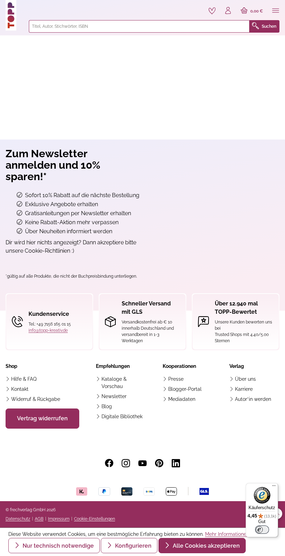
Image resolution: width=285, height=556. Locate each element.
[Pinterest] (159, 463)
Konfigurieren (133, 545)
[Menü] (275, 11)
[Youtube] (142, 463)
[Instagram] (126, 463)
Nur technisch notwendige (57, 545)
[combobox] (139, 26)
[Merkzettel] (212, 11)
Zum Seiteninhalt (29, 7)
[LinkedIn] (176, 463)
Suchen (269, 26)
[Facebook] (109, 463)
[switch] (262, 529)
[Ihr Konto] (228, 11)
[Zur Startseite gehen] (14, 15)
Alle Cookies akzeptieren (205, 545)
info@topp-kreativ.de (48, 330)
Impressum (59, 518)
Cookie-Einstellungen (94, 518)
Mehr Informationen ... (229, 534)
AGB (39, 518)
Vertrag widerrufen (42, 418)
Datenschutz (18, 518)
